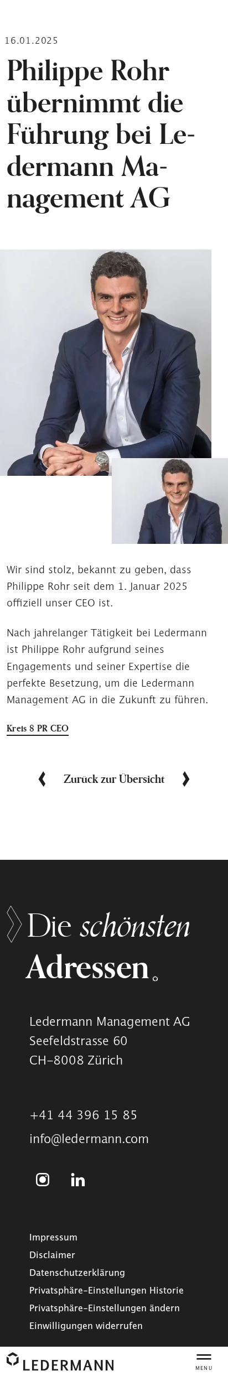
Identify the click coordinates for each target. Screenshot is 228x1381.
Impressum (53, 1237)
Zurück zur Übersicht (114, 779)
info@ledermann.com (89, 1138)
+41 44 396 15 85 (83, 1115)
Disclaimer (52, 1255)
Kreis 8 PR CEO (38, 728)
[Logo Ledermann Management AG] (60, 1361)
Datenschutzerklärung (77, 1273)
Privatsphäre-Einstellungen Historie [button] (106, 1290)
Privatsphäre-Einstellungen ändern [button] (104, 1308)
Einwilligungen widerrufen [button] (86, 1326)
